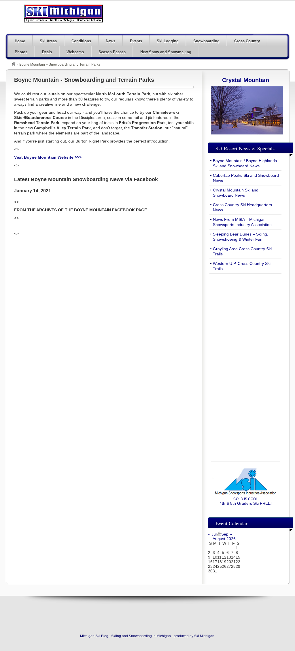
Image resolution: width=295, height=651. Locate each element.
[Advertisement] (184, 16)
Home (20, 41)
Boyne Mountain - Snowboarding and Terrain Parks (84, 80)
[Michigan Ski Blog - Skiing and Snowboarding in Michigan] (14, 64)
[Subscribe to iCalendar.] (219, 534)
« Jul (212, 534)
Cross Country (247, 41)
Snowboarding (206, 41)
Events (136, 41)
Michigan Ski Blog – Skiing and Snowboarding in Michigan (63, 13)
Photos (21, 52)
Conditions (81, 41)
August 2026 (224, 538)
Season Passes (112, 52)
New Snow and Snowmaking (165, 52)
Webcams (75, 52)
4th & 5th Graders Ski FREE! (246, 501)
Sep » (226, 534)
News (110, 41)
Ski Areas (48, 41)
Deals (47, 52)
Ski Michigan (204, 636)
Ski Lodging (168, 41)
